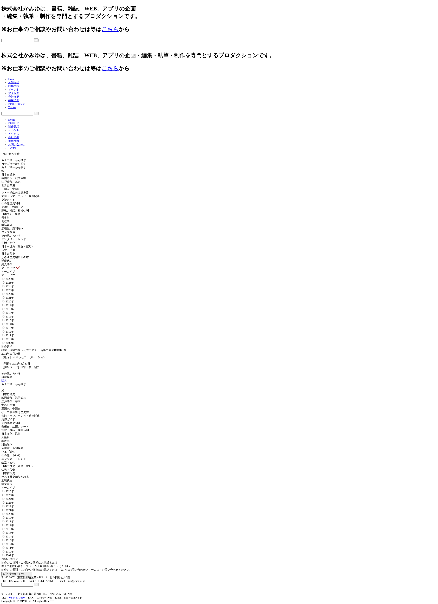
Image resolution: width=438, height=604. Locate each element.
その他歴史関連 (11, 203)
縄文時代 (6, 264)
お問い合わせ (16, 103)
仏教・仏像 (8, 250)
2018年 (10, 309)
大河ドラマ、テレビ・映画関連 (20, 196)
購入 (4, 380)
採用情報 (13, 100)
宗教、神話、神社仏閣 (15, 210)
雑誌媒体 (6, 224)
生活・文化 (8, 242)
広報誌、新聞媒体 (12, 228)
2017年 (10, 312)
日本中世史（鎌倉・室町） (17, 246)
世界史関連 (8, 185)
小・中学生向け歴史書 (15, 192)
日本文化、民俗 (11, 214)
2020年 (10, 301)
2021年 (10, 297)
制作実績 (13, 86)
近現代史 (6, 260)
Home (11, 79)
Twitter (12, 107)
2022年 (10, 294)
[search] (219, 40)
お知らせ (13, 82)
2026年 (10, 278)
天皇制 (5, 217)
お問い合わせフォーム (14, 573)
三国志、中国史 (11, 188)
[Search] (36, 40)
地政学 (5, 221)
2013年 (10, 327)
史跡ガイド (8, 199)
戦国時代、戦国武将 (13, 178)
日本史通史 (8, 174)
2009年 (10, 342)
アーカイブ (8, 268)
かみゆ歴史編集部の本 (15, 257)
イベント (13, 89)
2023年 (10, 290)
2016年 (10, 316)
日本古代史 (8, 253)
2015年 (10, 320)
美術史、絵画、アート (15, 206)
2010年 (10, 339)
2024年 (10, 286)
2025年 (10, 282)
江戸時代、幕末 (11, 181)
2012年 (10, 331)
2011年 (10, 335)
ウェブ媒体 (8, 232)
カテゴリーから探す (14, 160)
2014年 (10, 324)
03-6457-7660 (17, 597)
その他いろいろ (11, 235)
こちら (110, 29)
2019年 (10, 305)
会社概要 (13, 96)
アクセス (13, 93)
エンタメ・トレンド (13, 239)
